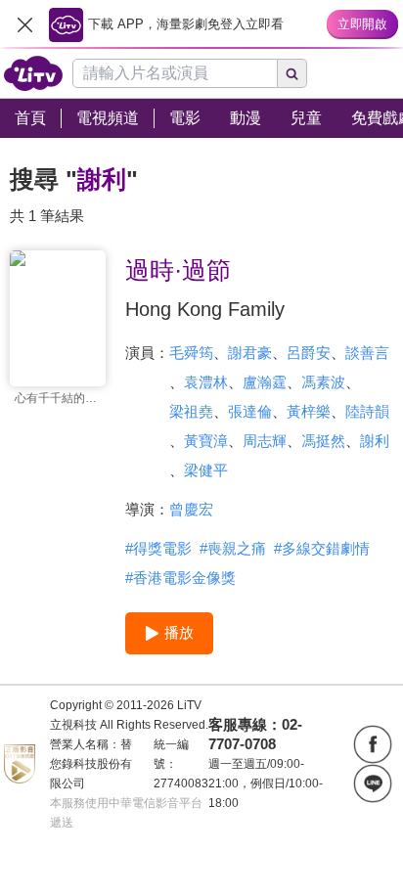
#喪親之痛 (233, 548)
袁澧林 (206, 382)
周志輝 (265, 440)
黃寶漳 (206, 440)
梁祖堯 (191, 411)
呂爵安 (309, 352)
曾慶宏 (191, 509)
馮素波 (323, 382)
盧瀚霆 (265, 382)
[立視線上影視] (33, 73)
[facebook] (372, 744)
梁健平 (206, 470)
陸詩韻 (367, 411)
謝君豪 (250, 352)
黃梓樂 (309, 411)
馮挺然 (323, 440)
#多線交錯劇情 (322, 548)
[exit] (24, 24)
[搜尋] (292, 73)
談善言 (367, 352)
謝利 (374, 440)
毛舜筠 (191, 352)
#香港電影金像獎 (180, 577)
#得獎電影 (158, 548)
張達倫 (250, 411)
